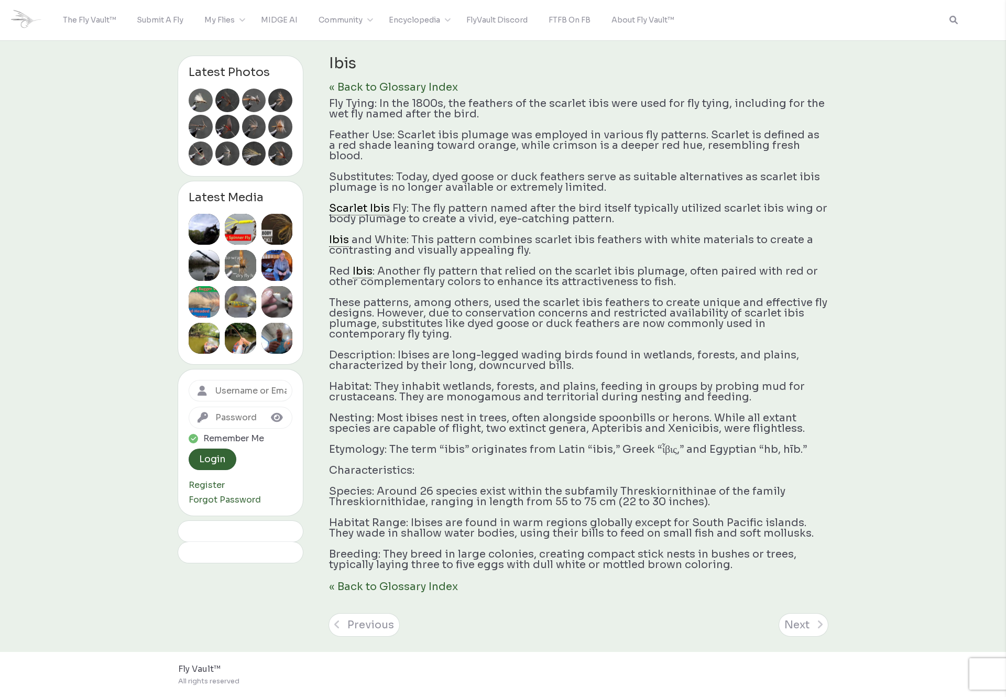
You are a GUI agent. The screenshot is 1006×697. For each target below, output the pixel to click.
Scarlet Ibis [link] (359, 208)
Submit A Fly (160, 20)
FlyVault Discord (497, 20)
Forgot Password (225, 500)
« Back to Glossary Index (393, 87)
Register (207, 485)
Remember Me (233, 438)
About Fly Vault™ (642, 20)
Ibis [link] (339, 239)
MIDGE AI (279, 20)
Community (341, 20)
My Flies (219, 20)
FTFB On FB (570, 20)
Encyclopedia (414, 20)
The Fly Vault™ (89, 20)
